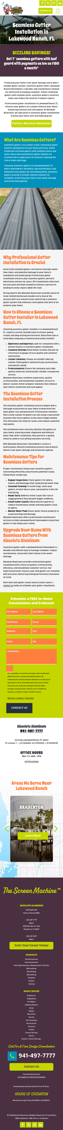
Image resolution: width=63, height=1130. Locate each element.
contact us (8, 586)
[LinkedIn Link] (60, 3)
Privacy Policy (29, 698)
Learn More (33, 835)
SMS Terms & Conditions (15, 698)
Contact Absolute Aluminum (31, 123)
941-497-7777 (31, 731)
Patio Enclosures (31, 962)
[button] (9, 828)
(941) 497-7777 (31, 920)
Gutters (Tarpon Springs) (31, 1039)
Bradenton (31, 996)
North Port (31, 1014)
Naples (31, 1011)
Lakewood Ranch (31, 1005)
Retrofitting (31, 972)
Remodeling (31, 975)
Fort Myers (31, 1002)
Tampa (31, 1030)
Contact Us (45, 11)
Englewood (31, 999)
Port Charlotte (31, 1020)
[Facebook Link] (42, 3)
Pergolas (31, 978)
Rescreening (31, 969)
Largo (31, 1008)
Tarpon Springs (31, 1033)
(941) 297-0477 (31, 936)
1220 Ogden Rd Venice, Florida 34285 (31, 911)
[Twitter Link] (48, 3)
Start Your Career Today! (31, 945)
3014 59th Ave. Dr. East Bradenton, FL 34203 (31, 927)
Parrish (31, 1017)
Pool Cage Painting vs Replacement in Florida (31, 965)
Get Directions (32, 761)
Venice (31, 1036)
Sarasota (31, 1026)
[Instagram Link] (54, 3)
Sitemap (31, 984)
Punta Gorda (31, 1023)
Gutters (31, 981)
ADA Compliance (21, 1118)
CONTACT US (19, 708)
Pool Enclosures (31, 959)
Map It (31, 923)
